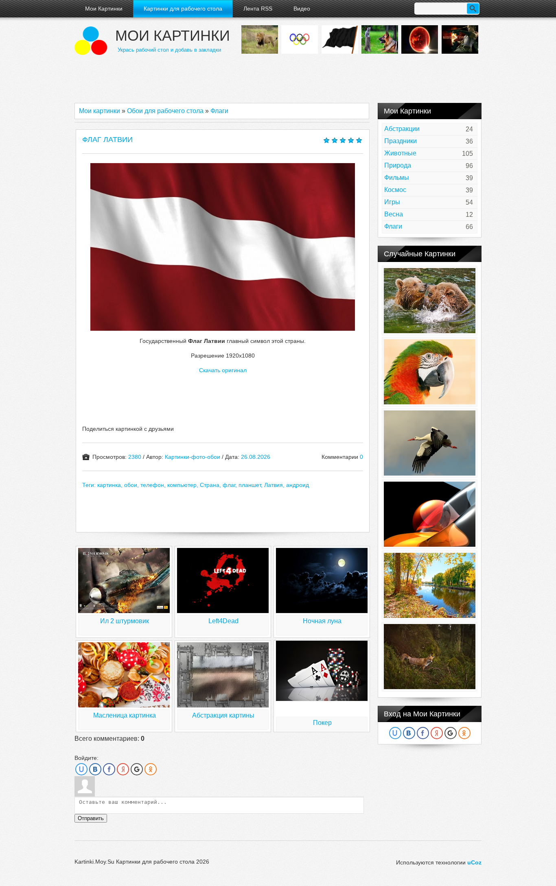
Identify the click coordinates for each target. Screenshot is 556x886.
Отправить (91, 818)
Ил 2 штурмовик (124, 621)
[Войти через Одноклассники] (150, 769)
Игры (392, 202)
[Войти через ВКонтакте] (95, 769)
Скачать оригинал (223, 370)
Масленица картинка (124, 715)
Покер (322, 722)
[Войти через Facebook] (109, 769)
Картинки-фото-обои (192, 457)
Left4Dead (223, 621)
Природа (397, 165)
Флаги (219, 110)
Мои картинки (172, 35)
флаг (229, 485)
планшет (250, 485)
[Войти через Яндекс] (123, 769)
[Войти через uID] (81, 769)
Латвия (273, 485)
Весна (393, 214)
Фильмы (396, 177)
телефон (152, 485)
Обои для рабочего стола (165, 110)
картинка (109, 485)
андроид (297, 485)
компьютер (182, 485)
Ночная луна (322, 621)
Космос (395, 189)
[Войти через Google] (137, 769)
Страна (209, 485)
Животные (400, 153)
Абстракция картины (223, 715)
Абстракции (402, 128)
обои (130, 485)
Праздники (400, 140)
